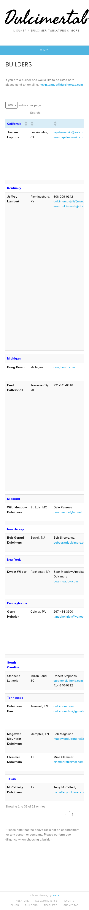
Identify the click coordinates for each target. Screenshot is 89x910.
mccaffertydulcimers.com (71, 792)
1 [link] (72, 814)
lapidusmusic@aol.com (69, 132)
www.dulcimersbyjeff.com (71, 206)
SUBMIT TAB (71, 905)
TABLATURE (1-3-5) (46, 901)
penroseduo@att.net (68, 512)
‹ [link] (65, 814)
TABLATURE (21, 901)
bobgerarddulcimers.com (71, 542)
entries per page (30, 105)
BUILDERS (31, 905)
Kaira (56, 895)
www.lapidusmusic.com (69, 137)
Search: (35, 112)
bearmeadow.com (66, 581)
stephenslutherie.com (68, 680)
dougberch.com (64, 367)
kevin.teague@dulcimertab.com (61, 84)
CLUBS (15, 905)
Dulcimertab (46, 18)
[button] (25, 123)
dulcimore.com (64, 706)
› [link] (79, 814)
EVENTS (69, 901)
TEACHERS (50, 905)
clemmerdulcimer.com (69, 761)
